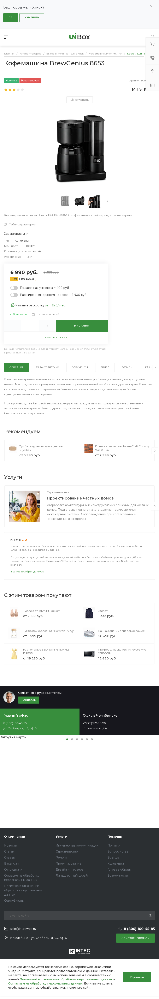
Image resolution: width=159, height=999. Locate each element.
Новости (10, 845)
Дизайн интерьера (69, 869)
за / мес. (55, 305)
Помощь (114, 836)
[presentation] (107, 201)
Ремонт (61, 857)
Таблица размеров (22, 224)
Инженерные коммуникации (77, 845)
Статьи (9, 851)
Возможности (117, 875)
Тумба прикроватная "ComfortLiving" (48, 631)
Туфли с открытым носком (41, 610)
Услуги (61, 836)
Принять (137, 977)
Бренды (113, 857)
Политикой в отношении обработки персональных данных (66, 979)
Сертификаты (14, 900)
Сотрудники (13, 869)
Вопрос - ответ (118, 851)
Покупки (113, 845)
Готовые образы (119, 869)
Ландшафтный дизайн (72, 875)
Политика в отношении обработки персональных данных (23, 890)
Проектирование (68, 863)
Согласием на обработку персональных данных (45, 983)
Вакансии (11, 863)
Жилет (103, 610)
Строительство (58, 492)
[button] (67, 739)
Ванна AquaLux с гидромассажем (121, 631)
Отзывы (9, 857)
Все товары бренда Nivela (27, 571)
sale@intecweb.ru (23, 929)
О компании (14, 836)
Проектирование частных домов (80, 498)
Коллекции (115, 863)
